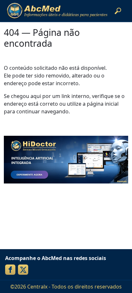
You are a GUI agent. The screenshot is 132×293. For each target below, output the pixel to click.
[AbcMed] (57, 11)
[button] (118, 11)
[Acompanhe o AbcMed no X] (23, 270)
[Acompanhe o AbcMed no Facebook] (10, 270)
